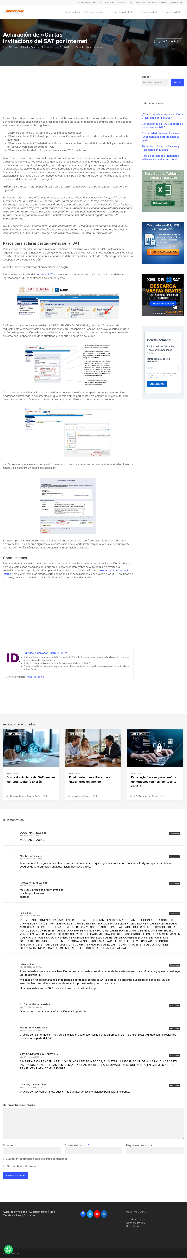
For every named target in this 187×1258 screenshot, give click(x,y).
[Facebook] (83, 1213)
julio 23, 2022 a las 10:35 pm (31, 967)
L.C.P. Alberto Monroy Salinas (145, 796)
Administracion (16, 734)
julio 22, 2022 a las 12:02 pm (31, 859)
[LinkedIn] (104, 1214)
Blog (52, 1211)
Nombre (9, 1145)
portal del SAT (44, 274)
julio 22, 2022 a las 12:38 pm (31, 885)
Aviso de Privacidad (15, 1211)
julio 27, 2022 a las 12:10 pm (31, 1057)
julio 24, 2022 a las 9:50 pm (31, 1007)
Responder (174, 834)
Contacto (29, 1215)
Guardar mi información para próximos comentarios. (37, 1158)
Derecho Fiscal (83, 47)
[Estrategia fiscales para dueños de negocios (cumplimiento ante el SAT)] (155, 764)
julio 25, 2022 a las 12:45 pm (31, 1030)
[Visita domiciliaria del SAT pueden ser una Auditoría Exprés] (31, 764)
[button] (8, 1249)
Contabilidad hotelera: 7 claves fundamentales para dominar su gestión (161, 137)
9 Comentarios (171, 41)
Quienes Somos (135, 1222)
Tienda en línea (12, 1215)
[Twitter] (90, 1214)
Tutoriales (99, 47)
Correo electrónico (77, 1145)
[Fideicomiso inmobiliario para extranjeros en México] (93, 764)
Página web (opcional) (140, 1145)
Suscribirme (133, 1226)
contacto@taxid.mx (34, 677)
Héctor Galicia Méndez (81, 796)
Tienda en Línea (135, 1219)
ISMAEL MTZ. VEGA (31, 882)
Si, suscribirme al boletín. (21, 1166)
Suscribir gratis (38, 1211)
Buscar (177, 82)
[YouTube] (97, 1214)
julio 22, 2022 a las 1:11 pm (30, 916)
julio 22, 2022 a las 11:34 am (31, 836)
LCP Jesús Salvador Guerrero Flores (28, 47)
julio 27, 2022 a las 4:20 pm (31, 1087)
